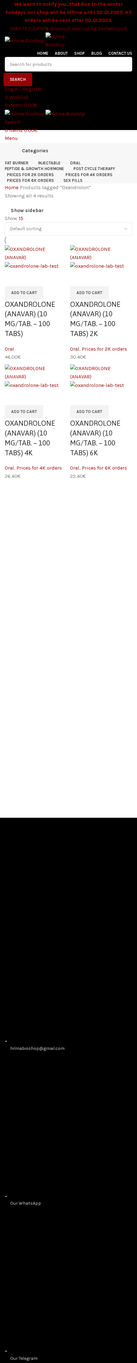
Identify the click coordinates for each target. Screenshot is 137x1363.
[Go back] (13, 151)
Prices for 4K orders (39, 465)
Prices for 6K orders (104, 465)
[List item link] (68, 986)
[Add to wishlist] (13, 277)
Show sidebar (27, 211)
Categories (35, 150)
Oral (9, 347)
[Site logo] (25, 40)
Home (12, 187)
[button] (24, 291)
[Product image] (32, 266)
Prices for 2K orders (104, 347)
